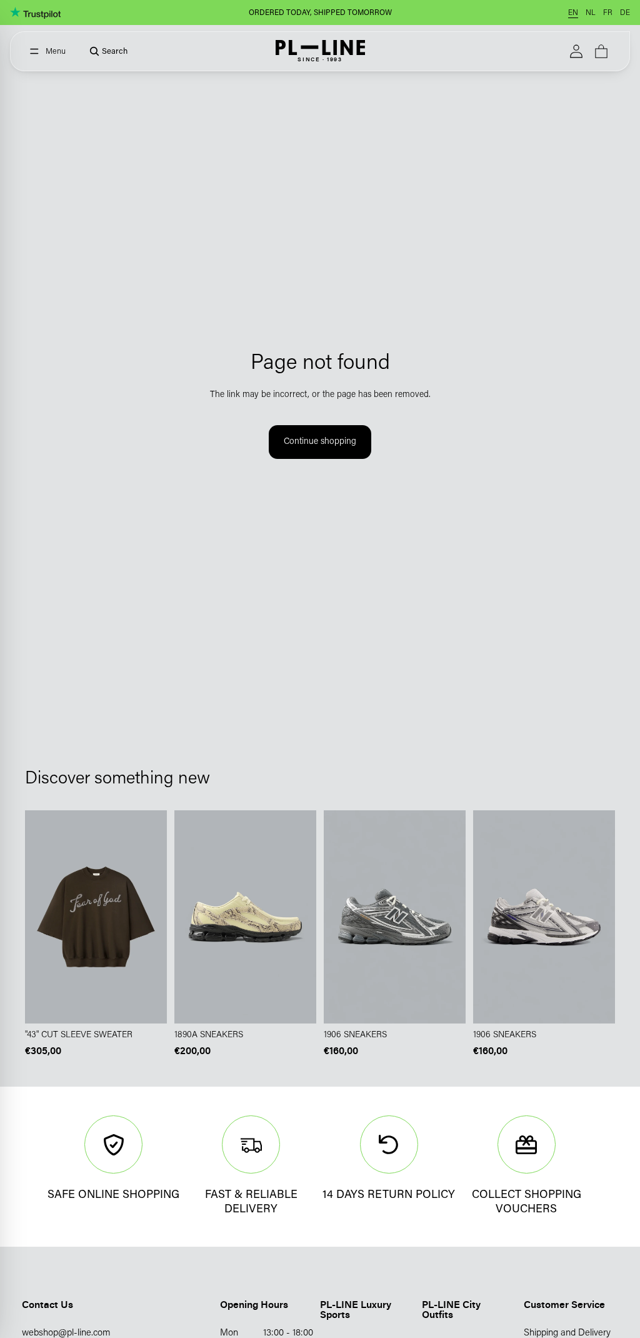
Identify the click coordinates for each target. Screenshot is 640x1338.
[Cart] (601, 51)
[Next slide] (302, 916)
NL (591, 13)
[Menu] (48, 51)
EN (573, 13)
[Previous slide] (188, 916)
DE (625, 13)
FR (607, 13)
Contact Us (47, 1304)
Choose (158, 1004)
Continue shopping (320, 442)
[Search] (104, 51)
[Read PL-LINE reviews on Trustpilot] (35, 12)
